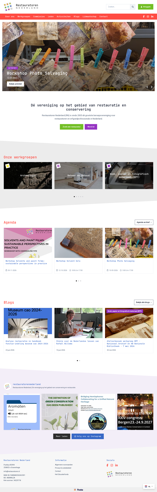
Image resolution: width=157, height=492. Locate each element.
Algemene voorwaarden (64, 465)
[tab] (74, 196)
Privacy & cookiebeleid (63, 468)
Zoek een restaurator (72, 127)
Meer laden (61, 436)
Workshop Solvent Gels (68, 261)
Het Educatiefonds (62, 474)
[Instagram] (148, 16)
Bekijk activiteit (15, 84)
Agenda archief (143, 222)
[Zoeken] (132, 6)
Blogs (77, 16)
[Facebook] (144, 16)
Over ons (9, 16)
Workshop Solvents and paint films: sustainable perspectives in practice (26, 262)
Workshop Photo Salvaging (120, 261)
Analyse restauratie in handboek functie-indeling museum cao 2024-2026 (27, 342)
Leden (51, 16)
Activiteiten (64, 16)
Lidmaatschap (89, 16)
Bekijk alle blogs (143, 302)
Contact (104, 16)
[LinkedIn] (152, 16)
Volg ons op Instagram (89, 436)
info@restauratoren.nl (12, 471)
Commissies (39, 16)
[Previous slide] (147, 87)
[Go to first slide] (151, 87)
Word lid (90, 127)
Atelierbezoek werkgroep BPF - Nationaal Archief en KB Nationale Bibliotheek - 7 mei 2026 (126, 343)
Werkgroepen (24, 16)
